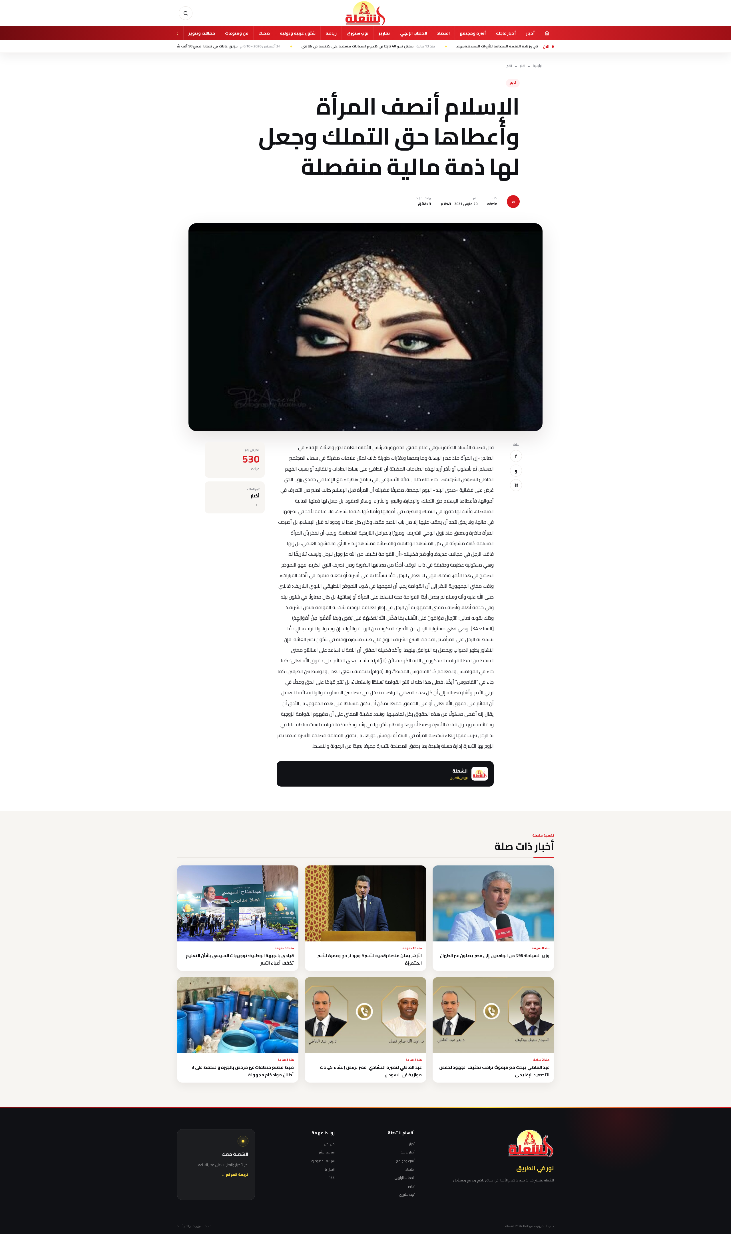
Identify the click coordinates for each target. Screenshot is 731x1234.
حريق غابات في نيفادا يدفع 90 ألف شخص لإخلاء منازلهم (268, 46)
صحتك (264, 33)
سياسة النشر (327, 1152)
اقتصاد (443, 33)
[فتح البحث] (185, 13)
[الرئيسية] (547, 33)
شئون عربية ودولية (298, 33)
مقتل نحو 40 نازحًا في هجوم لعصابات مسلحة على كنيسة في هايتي (423, 46)
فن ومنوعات (236, 33)
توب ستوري (358, 33)
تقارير (384, 33)
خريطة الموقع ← (234, 1175)
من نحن (329, 1144)
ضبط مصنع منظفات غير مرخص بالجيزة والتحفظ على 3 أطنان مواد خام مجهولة (243, 1071)
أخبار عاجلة (506, 33)
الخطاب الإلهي (413, 33)
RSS (331, 1178)
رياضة (331, 33)
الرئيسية (538, 66)
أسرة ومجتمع (473, 33)
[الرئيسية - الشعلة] (365, 13)
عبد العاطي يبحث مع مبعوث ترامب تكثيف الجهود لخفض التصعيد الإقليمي (494, 1071)
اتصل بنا (329, 1169)
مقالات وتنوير (201, 33)
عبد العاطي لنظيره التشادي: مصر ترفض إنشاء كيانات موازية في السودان (371, 1071)
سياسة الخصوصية (323, 1161)
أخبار (530, 33)
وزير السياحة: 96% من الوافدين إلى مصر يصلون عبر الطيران (494, 955)
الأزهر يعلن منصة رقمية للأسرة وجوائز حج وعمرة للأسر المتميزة (369, 959)
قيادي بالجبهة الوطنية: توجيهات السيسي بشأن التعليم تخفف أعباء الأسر (240, 959)
